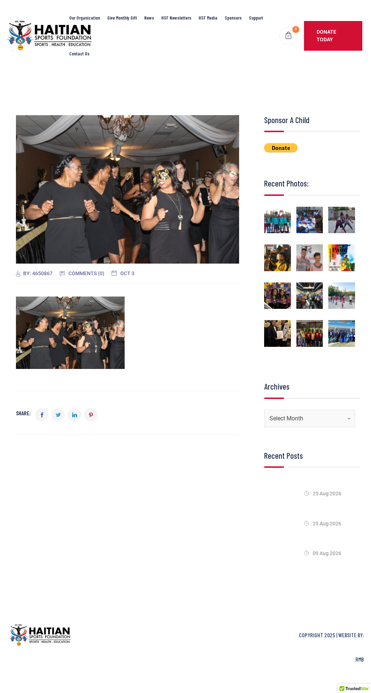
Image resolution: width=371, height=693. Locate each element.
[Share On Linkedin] (74, 414)
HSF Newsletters (176, 18)
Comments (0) (86, 273)
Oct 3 (127, 273)
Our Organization (84, 18)
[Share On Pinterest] (90, 414)
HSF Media (208, 18)
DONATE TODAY (326, 35)
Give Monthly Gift (122, 18)
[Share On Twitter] (58, 414)
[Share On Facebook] (42, 414)
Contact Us (79, 53)
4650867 (42, 273)
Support (256, 18)
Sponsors (233, 18)
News (149, 18)
